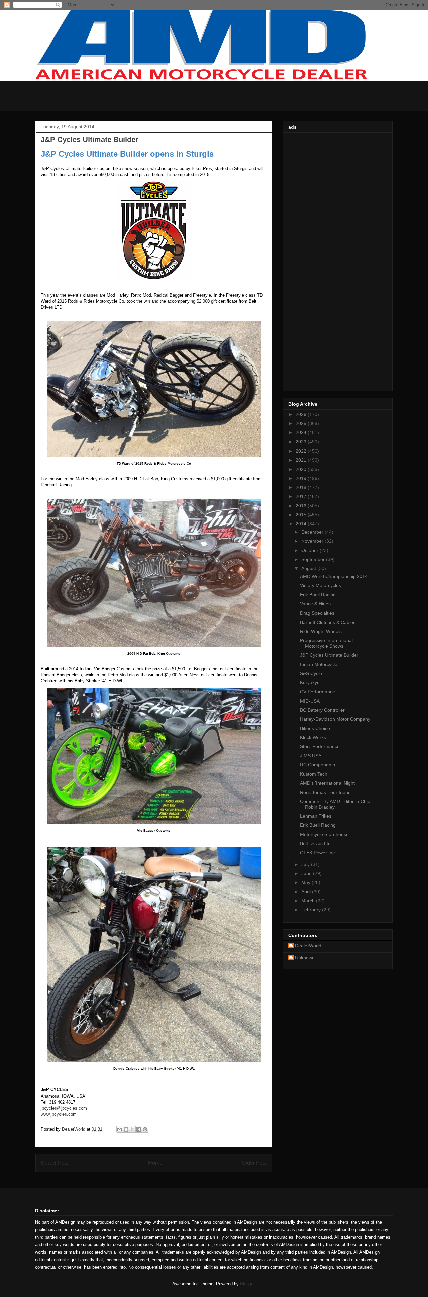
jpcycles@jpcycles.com (64, 1108)
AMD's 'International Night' (328, 783)
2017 (302, 496)
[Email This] (119, 1129)
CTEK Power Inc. (318, 852)
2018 (302, 487)
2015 (302, 514)
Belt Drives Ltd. (316, 843)
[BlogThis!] (126, 1129)
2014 (302, 523)
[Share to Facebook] (138, 1129)
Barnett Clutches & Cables (327, 622)
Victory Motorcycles (320, 585)
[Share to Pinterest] (145, 1129)
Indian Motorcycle (318, 664)
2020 (302, 469)
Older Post (254, 1163)
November (313, 541)
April (306, 891)
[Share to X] (132, 1129)
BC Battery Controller (322, 710)
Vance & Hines (315, 603)
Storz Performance (320, 746)
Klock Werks (313, 737)
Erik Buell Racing (318, 594)
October (310, 550)
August (309, 568)
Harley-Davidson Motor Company (335, 719)
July (306, 864)
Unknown (305, 957)
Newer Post (55, 1163)
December (313, 532)
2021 (302, 460)
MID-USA (310, 701)
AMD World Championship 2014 (334, 576)
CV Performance (317, 691)
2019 (302, 478)
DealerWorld (308, 945)
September (313, 559)
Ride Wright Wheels (321, 631)
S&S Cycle (311, 673)
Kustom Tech (313, 774)
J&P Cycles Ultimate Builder (329, 655)
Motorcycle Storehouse (324, 834)
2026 (302, 414)
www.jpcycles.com (59, 1114)
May (306, 882)
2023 (302, 441)
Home (155, 1163)
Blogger (247, 1283)
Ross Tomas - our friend (325, 792)
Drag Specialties (317, 613)
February (311, 909)
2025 (302, 423)
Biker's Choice (315, 728)
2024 (302, 432)
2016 (302, 505)
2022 (302, 451)
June (307, 873)
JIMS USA (310, 755)
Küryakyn (310, 682)
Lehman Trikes (315, 816)
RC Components (317, 764)
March (308, 900)
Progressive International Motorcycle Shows (326, 643)
